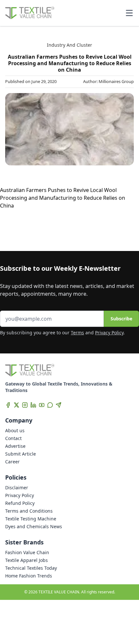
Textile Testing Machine (30, 519)
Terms (77, 332)
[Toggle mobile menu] (129, 13)
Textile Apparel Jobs (26, 560)
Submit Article (20, 454)
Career (12, 461)
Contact (13, 438)
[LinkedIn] (33, 405)
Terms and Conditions (29, 511)
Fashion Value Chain (27, 552)
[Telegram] (58, 405)
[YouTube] (42, 405)
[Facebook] (8, 405)
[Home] (29, 12)
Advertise (15, 446)
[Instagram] (25, 405)
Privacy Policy (109, 332)
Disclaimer (16, 487)
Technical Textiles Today (31, 568)
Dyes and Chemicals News (33, 526)
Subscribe (121, 319)
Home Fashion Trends (28, 576)
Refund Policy (20, 503)
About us (15, 430)
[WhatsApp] (50, 405)
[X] (16, 405)
